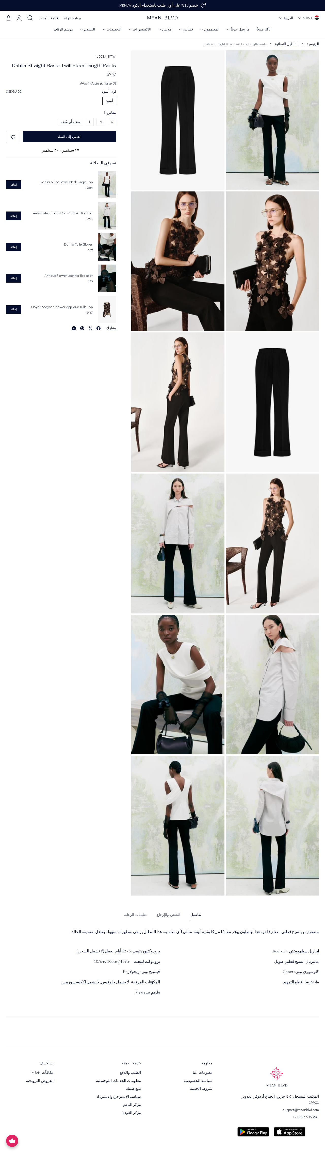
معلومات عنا (202, 1072)
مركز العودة (131, 1112)
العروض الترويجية (39, 1080)
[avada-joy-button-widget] (12, 1141)
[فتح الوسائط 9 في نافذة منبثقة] (141, 624)
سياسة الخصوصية (198, 1080)
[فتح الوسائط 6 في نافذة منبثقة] (235, 483)
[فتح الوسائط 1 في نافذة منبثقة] (141, 60)
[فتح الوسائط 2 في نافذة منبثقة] (235, 201)
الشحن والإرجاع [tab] (168, 914)
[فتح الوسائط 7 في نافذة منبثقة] (141, 483)
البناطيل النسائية (287, 44)
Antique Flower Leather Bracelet (68, 275)
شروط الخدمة (201, 1088)
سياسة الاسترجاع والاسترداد (118, 1096)
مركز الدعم (132, 1104)
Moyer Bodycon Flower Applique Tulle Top (62, 306)
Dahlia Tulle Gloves (78, 244)
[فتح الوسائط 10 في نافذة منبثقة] (235, 765)
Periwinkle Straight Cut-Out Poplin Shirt (62, 213)
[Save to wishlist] (13, 137)
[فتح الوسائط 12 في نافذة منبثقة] (235, 60)
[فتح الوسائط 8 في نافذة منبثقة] (235, 624)
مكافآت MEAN (42, 1072)
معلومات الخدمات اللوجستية (118, 1080)
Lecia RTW (106, 56)
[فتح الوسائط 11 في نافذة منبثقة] (141, 765)
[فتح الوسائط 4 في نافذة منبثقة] (235, 342)
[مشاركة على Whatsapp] (73, 328)
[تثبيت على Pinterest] (82, 328)
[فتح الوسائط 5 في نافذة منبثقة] (141, 342)
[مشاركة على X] (90, 328)
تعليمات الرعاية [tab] (135, 914)
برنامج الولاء (72, 18)
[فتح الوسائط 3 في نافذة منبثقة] (141, 201)
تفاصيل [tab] (195, 914)
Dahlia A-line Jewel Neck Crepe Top (66, 181)
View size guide (148, 992)
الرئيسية (313, 44)
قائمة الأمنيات (48, 18)
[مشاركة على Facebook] (98, 328)
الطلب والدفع (130, 1072)
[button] (30, 18)
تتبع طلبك (133, 1088)
